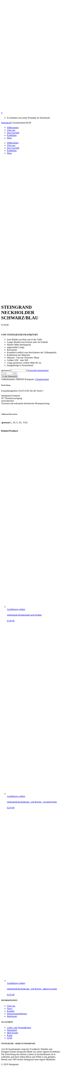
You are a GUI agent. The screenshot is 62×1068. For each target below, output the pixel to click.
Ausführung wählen (16, 609)
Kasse (9, 1035)
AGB (9, 1038)
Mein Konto (12, 1033)
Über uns (11, 1006)
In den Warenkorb (9, 376)
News (9, 1008)
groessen (5, 370)
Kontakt (10, 1011)
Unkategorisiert (42, 379)
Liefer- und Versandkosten (19, 1027)
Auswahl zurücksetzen (38, 370)
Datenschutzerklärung (17, 1013)
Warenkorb (6, 122)
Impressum (12, 1016)
